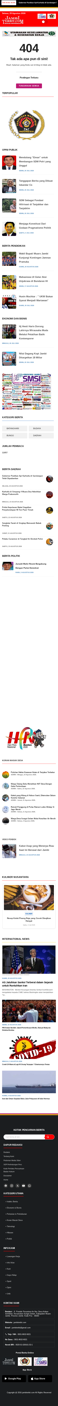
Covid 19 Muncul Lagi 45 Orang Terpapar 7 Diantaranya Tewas (26, 1064)
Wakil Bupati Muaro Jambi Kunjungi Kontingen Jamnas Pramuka (35, 257)
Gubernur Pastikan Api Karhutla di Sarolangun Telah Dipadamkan (22, 477)
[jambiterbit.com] (12, 27)
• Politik (9, 1239)
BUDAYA (37, 428)
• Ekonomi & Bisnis (14, 1208)
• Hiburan (9, 1233)
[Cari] (49, 1137)
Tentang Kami (9, 1156)
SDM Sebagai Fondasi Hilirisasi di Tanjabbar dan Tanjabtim (33, 204)
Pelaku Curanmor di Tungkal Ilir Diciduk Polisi (22, 539)
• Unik (8, 1294)
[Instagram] (11, 1185)
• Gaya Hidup (11, 1275)
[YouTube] (23, 1185)
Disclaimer (8, 1176)
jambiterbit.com (28, 1392)
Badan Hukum (9, 1172)
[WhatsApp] (29, 1185)
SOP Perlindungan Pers (13, 1165)
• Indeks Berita (12, 1202)
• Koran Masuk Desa (14, 1220)
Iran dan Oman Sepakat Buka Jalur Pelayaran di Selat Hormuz (26, 1099)
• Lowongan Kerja (13, 1256)
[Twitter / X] (17, 1185)
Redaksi (7, 1152)
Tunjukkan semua (29, 86)
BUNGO (10, 435)
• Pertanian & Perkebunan (16, 1214)
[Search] (51, 22)
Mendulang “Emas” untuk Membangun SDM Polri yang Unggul (35, 161)
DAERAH (37, 435)
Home (6, 1180)
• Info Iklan (10, 1263)
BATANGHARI (13, 428)
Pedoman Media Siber (12, 1160)
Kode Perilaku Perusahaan (14, 1169)
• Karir (8, 1269)
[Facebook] (6, 1185)
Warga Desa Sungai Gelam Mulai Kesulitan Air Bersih (33, 819)
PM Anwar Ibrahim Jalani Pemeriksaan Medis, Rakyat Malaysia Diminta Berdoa (26, 1029)
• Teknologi (10, 1226)
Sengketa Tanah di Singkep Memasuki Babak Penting (21, 524)
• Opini (8, 1287)
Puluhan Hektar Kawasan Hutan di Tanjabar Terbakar (33, 772)
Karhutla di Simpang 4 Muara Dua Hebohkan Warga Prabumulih (21, 493)
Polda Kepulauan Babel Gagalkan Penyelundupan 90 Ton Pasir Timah (17, 508)
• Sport (8, 1281)
